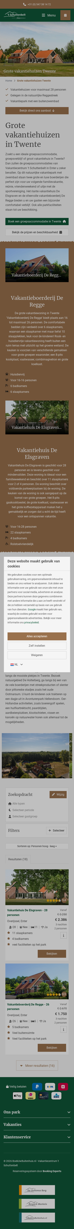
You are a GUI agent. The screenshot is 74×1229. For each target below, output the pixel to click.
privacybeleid (31, 622)
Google (32, 609)
